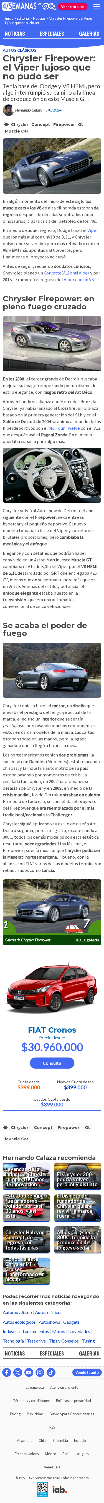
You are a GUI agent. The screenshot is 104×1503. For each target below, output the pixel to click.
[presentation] (52, 907)
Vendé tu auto (72, 6)
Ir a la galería (87, 939)
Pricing (15, 1414)
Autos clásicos (19, 50)
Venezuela (52, 1467)
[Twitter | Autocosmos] (17, 1372)
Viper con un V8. (79, 280)
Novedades (79, 1331)
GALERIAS (89, 33)
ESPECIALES (52, 33)
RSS (52, 1427)
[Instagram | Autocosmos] (39, 1372)
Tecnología (13, 1340)
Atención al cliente (64, 1387)
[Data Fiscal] (42, 1490)
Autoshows (49, 1322)
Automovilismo (17, 1312)
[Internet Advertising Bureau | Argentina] (59, 1490)
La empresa (35, 1387)
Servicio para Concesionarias (71, 1414)
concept (40, 124)
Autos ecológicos (19, 1322)
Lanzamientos (36, 1331)
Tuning (88, 1340)
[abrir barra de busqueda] (52, 6)
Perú (66, 1454)
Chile (43, 1440)
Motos (58, 1331)
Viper (92, 230)
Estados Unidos (27, 1454)
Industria (11, 1331)
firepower (64, 124)
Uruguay (82, 1454)
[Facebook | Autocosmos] (6, 1372)
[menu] (97, 6)
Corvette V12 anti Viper (66, 273)
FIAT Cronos (52, 1030)
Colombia (60, 1440)
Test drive (36, 1340)
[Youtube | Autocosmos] (28, 1372)
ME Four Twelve (64, 428)
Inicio (9, 18)
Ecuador (80, 1440)
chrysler (19, 124)
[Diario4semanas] (19, 6)
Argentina (24, 1440)
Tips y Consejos (64, 1340)
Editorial (23, 18)
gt (80, 124)
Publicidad (35, 1414)
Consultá (52, 1063)
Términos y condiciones (31, 1400)
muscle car (16, 131)
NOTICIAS (15, 33)
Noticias (39, 18)
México (50, 1454)
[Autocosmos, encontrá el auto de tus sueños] (45, 7)
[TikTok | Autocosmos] (51, 1372)
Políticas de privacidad (73, 1400)
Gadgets (71, 1322)
